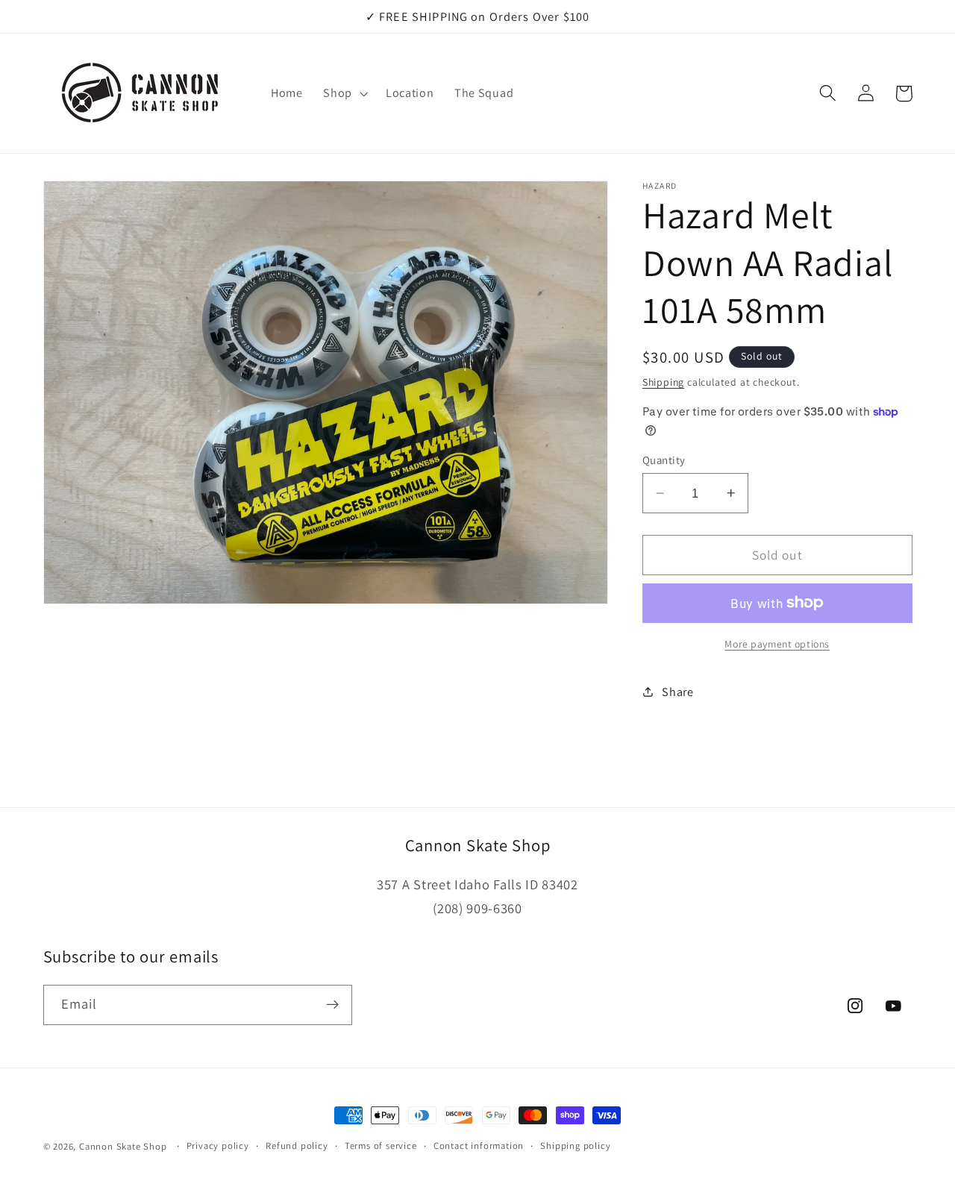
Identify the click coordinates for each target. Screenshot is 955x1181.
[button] (344, 93)
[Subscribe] (332, 1004)
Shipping (663, 382)
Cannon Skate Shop (123, 1146)
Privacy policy (218, 1145)
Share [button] (677, 691)
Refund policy (297, 1145)
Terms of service (381, 1145)
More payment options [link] (777, 643)
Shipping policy (575, 1145)
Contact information (478, 1145)
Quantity (664, 460)
